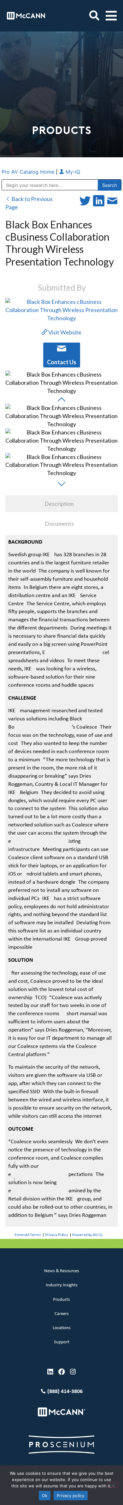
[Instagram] (73, 1371)
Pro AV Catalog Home (29, 172)
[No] (113, 1485)
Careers (62, 1314)
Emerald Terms (28, 1234)
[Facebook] (61, 1371)
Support (61, 1342)
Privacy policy (71, 1495)
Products (61, 1299)
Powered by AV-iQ (87, 1234)
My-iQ (72, 172)
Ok (45, 1495)
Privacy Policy (56, 1234)
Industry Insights (62, 1285)
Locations (62, 1328)
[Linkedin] (50, 1371)
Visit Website (64, 332)
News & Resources (61, 1271)
